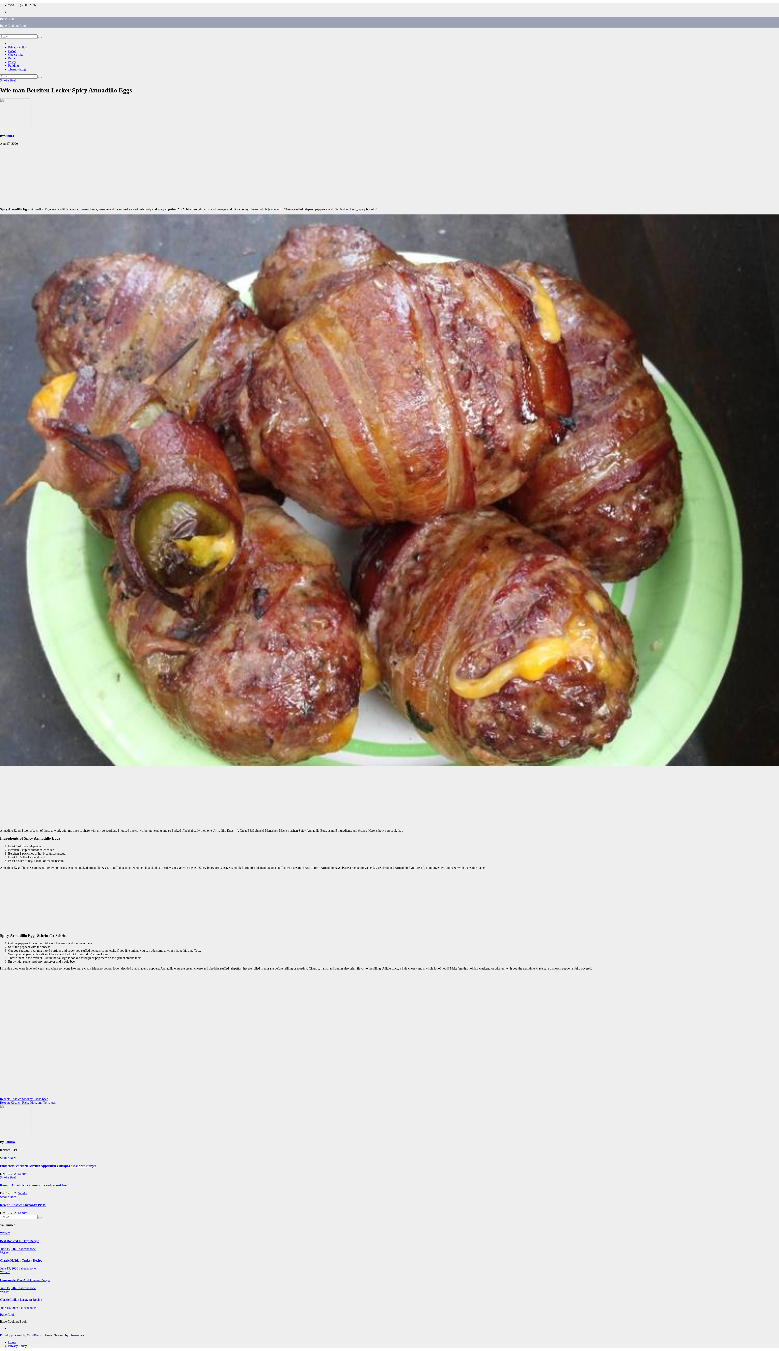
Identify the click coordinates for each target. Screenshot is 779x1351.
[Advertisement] (389, 176)
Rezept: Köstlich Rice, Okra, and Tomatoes (28, 1102)
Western (5, 1233)
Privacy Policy (17, 47)
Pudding (13, 65)
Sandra (9, 135)
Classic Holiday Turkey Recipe (21, 1260)
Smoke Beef (8, 80)
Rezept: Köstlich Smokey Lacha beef (24, 1099)
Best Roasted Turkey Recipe (19, 1241)
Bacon (12, 51)
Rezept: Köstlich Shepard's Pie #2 (23, 1205)
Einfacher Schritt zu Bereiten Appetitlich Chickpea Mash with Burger (48, 1166)
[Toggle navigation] (1, 33)
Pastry (12, 62)
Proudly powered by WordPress (21, 1335)
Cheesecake (15, 54)
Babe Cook (7, 18)
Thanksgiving (17, 69)
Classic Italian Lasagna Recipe (21, 1299)
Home (12, 1342)
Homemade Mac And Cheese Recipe (25, 1280)
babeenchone (27, 1249)
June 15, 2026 (9, 1249)
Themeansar (77, 1335)
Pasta (11, 58)
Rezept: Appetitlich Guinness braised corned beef (34, 1185)
